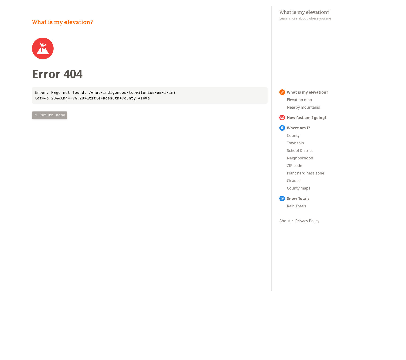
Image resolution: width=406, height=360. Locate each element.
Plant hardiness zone (305, 173)
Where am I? (298, 128)
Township (295, 143)
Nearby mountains (303, 107)
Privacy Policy (307, 220)
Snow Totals (298, 198)
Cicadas (294, 180)
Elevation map (299, 99)
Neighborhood (300, 158)
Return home (52, 115)
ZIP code (294, 165)
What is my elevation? (307, 92)
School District (300, 150)
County (293, 135)
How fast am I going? (307, 117)
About (284, 220)
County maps (298, 188)
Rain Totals (296, 206)
